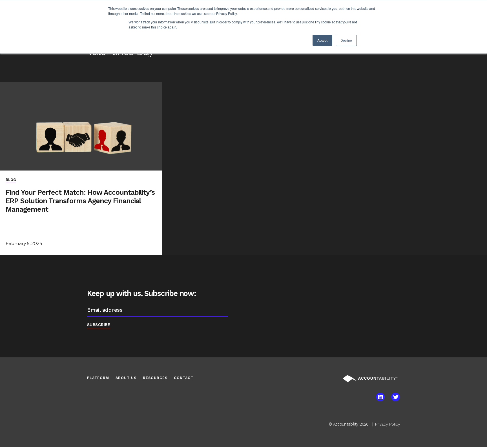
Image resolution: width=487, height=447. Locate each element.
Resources (155, 378)
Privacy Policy (387, 424)
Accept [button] (322, 40)
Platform (98, 378)
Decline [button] (346, 40)
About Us (126, 378)
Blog (11, 180)
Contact (183, 378)
